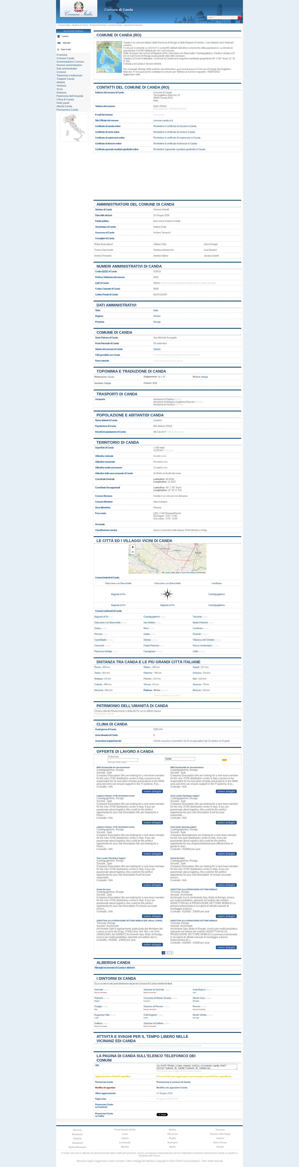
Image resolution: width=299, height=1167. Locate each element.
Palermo (148, 672)
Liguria (125, 1138)
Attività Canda (64, 106)
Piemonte (173, 1134)
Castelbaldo (100, 639)
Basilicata (77, 1134)
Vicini (60, 89)
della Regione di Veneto (192, 42)
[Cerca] (239, 17)
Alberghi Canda (113, 962)
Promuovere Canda (67, 109)
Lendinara (217, 583)
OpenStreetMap (188, 572)
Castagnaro (149, 651)
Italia (155, 310)
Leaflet (167, 572)
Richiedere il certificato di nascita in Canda (174, 126)
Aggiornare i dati (131, 74)
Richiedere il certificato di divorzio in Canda (175, 143)
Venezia (197, 684)
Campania (77, 1143)
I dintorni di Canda (116, 978)
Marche (125, 1146)
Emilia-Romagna (77, 1147)
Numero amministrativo (69, 65)
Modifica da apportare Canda (172, 1087)
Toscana (220, 1129)
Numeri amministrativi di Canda (129, 266)
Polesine (98, 998)
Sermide (98, 989)
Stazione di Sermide (154, 989)
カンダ (161, 376)
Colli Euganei (150, 1014)
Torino (97, 672)
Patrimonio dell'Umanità (70, 96)
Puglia (172, 1138)
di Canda (118, 10)
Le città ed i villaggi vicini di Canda (134, 541)
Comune (61, 72)
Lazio (125, 1134)
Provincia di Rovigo (98, 25)
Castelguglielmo (204, 53)
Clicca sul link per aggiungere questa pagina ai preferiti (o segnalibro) (194, 1076)
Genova (197, 672)
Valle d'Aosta (220, 1142)
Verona (147, 684)
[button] (132, 547)
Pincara (98, 634)
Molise (172, 1129)
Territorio (61, 85)
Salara (97, 628)
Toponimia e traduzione (69, 75)
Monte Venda (199, 1014)
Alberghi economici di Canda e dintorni (114, 967)
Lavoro (65, 36)
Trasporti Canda (65, 79)
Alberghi (66, 43)
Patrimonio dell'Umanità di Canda (132, 706)
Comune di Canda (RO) (119, 35)
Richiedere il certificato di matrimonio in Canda (176, 137)
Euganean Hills (102, 1014)
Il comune (62, 55)
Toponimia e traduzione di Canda (131, 371)
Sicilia (172, 1146)
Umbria (220, 1138)
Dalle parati (63, 103)
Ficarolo (197, 634)
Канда (204, 376)
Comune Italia (64, 25)
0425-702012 (160, 106)
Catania (98, 684)
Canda (126, 42)
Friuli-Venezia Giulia (124, 1129)
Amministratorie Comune (70, 61)
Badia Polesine (200, 622)
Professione (113, 756)
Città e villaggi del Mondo (140, 1161)
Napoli (196, 667)
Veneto (156, 316)
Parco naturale (102, 360)
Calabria (77, 1138)
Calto (195, 651)
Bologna (98, 678)
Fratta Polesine (151, 645)
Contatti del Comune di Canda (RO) (133, 87)
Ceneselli (99, 645)
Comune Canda (115, 25)
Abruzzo (77, 1130)
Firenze (147, 678)
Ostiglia (98, 1006)
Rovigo (147, 55)
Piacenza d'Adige (103, 651)
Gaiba (147, 634)
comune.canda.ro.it (163, 120)
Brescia (197, 690)
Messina (98, 690)
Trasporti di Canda (117, 394)
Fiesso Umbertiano (202, 645)
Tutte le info (66, 49)
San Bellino (149, 622)
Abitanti (61, 82)
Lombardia (125, 1142)
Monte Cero (199, 998)
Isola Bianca (199, 989)
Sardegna (172, 1142)
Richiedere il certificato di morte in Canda (174, 132)
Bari (195, 678)
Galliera (98, 1023)
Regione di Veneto (80, 25)
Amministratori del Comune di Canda (135, 204)
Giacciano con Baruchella (182, 53)
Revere (196, 1006)
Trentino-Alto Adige (220, 1134)
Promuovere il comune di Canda (173, 1082)
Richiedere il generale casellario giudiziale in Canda (179, 149)
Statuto (157, 349)
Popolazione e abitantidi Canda (130, 415)
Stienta (147, 639)
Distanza (61, 92)
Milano (147, 667)
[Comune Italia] (78, 16)
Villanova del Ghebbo (203, 639)
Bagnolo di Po (160, 53)
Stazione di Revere (153, 1006)
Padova (148, 690)
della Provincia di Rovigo (164, 42)
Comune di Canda (114, 332)
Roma (97, 667)
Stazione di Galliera (153, 1023)
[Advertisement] (167, 175)
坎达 (154, 383)
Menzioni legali (85, 1161)
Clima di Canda (112, 724)
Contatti (119, 1161)
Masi (146, 628)
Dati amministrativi (116, 305)
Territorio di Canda (118, 442)
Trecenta (197, 616)
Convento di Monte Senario (157, 998)
